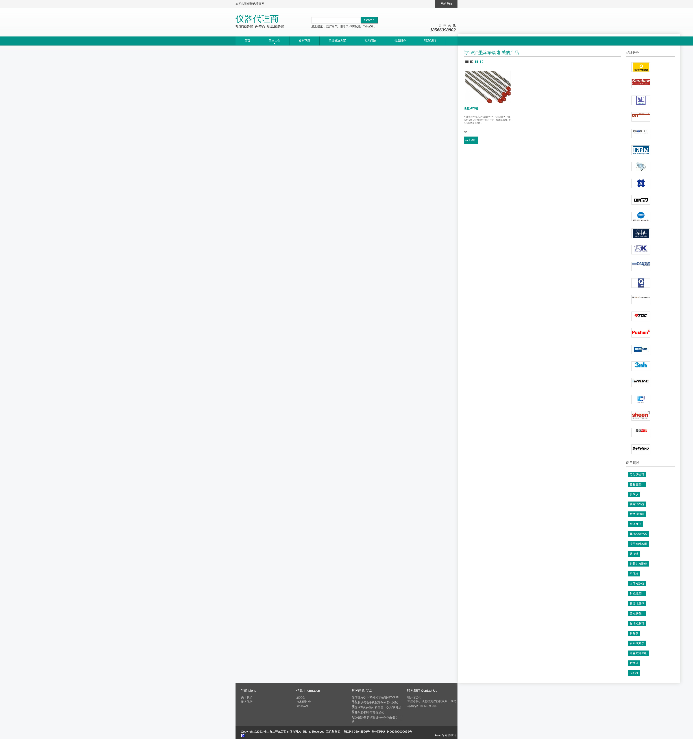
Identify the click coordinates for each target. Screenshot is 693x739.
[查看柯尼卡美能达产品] (640, 216)
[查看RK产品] (640, 249)
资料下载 (304, 40)
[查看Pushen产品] (640, 333)
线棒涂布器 (637, 504)
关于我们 (246, 697)
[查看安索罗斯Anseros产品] (640, 100)
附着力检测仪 (638, 563)
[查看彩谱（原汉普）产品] (640, 399)
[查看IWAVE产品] (640, 382)
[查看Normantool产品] (640, 117)
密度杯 (634, 573)
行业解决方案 (337, 40)
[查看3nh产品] (640, 366)
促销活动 (302, 706)
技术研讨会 (303, 701)
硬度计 (634, 553)
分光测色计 (637, 613)
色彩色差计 (637, 484)
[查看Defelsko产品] (640, 449)
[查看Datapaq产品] (640, 349)
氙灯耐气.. (332, 26)
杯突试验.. (355, 26)
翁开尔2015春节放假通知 (368, 712)
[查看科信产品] (640, 432)
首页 (247, 40)
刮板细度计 (637, 593)
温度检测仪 (637, 583)
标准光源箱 (637, 623)
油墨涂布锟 (471, 108)
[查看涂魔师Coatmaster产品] (640, 67)
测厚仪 (344, 26)
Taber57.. (369, 26)
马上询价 (471, 140)
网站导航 (446, 3)
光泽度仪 (635, 524)
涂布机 (634, 673)
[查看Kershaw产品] (640, 83)
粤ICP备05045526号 (356, 731)
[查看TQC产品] (640, 316)
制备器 (634, 633)
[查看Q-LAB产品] (640, 283)
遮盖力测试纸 (638, 653)
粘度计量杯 (637, 603)
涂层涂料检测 (638, 543)
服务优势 (246, 701)
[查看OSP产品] (640, 183)
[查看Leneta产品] (640, 200)
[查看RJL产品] (640, 299)
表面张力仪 (637, 643)
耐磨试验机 (637, 514)
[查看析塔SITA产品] (640, 233)
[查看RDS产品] (640, 166)
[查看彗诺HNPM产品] (640, 150)
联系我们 (430, 40)
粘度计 (634, 663)
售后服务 (400, 40)
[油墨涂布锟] (488, 87)
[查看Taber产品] (640, 266)
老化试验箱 (637, 474)
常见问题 (370, 40)
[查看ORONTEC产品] (640, 133)
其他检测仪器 (638, 533)
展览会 (300, 697)
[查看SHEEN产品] (640, 416)
